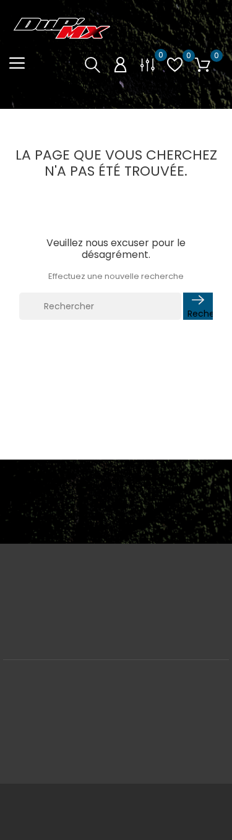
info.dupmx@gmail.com (116, 615)
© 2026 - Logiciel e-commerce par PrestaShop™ (116, 799)
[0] (147, 64)
